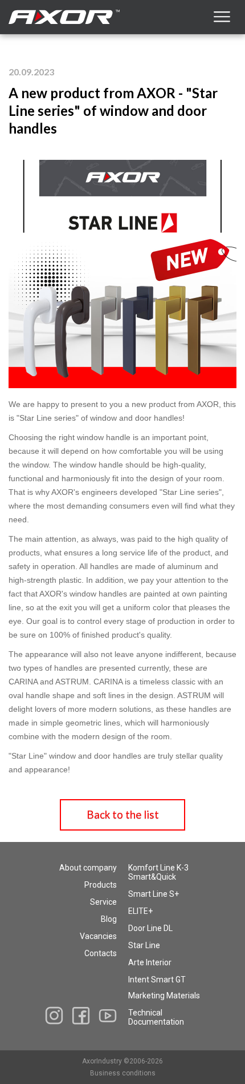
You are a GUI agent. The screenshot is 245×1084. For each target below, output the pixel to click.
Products (100, 884)
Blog (109, 919)
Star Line (144, 945)
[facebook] (81, 1016)
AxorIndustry (103, 1061)
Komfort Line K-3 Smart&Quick (158, 872)
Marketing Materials (164, 995)
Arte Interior (150, 962)
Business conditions (123, 1073)
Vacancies (98, 936)
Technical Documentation (156, 1017)
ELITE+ (140, 911)
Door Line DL (150, 928)
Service (103, 901)
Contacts (100, 953)
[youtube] (108, 1015)
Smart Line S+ (153, 893)
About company (88, 867)
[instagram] (54, 1015)
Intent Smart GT (157, 979)
